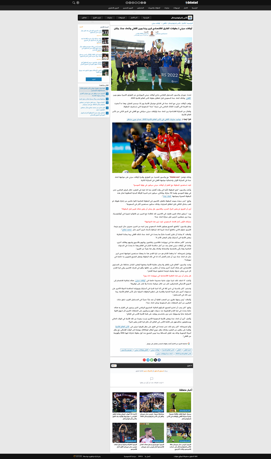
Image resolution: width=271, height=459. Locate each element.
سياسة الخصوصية (130, 456)
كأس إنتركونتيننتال (185, 410)
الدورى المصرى (128, 8)
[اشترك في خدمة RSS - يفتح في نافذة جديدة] (145, 3)
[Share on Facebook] (159, 360)
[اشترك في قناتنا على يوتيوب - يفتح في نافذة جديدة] (133, 3)
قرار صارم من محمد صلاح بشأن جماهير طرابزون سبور (93, 108)
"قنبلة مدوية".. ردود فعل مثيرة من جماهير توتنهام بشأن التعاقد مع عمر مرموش (92, 103)
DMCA (140, 456)
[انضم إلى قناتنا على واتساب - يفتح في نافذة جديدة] (142, 3)
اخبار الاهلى (187, 350)
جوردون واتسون (126, 350)
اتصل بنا (147, 456)
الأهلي (188, 98)
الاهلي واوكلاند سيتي (141, 350)
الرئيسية (194, 8)
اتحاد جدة (167, 196)
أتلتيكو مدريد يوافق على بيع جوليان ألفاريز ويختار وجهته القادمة (92, 94)
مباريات (166, 8)
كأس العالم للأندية (122, 327)
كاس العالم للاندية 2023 (183, 354)
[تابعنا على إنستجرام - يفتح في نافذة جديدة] (130, 3)
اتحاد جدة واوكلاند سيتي (165, 354)
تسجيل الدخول (159, 371)
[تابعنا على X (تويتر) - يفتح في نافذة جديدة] (139, 3)
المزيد (81, 27)
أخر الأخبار (134, 18)
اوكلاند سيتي (155, 350)
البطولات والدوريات (154, 8)
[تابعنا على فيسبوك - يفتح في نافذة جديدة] (127, 3)
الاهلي (179, 350)
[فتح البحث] (74, 3)
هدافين (84, 18)
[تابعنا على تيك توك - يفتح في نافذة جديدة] (136, 3)
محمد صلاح (126, 229)
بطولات (176, 456)
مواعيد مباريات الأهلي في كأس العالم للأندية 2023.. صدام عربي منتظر (154, 119)
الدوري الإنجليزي (113, 8)
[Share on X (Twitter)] (155, 360)
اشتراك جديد (148, 371)
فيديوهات (176, 8)
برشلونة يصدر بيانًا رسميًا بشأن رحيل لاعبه (92, 99)
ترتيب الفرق (97, 18)
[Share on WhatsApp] (151, 360)
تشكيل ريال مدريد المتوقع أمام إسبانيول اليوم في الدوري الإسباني (93, 114)
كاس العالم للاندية (168, 350)
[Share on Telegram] (148, 360)
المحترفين (140, 8)
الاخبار (186, 8)
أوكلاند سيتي (140, 280)
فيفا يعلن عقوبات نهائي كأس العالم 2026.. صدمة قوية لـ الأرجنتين (92, 89)
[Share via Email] (144, 360)
